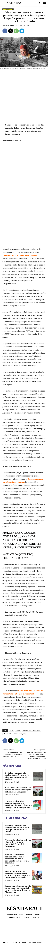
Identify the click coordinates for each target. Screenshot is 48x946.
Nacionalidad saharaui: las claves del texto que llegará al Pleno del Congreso (18, 790)
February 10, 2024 (15, 558)
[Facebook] (4, 30)
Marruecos (36, 730)
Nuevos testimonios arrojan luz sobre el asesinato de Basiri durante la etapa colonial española (18, 804)
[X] (10, 30)
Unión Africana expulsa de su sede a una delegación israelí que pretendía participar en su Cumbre (36, 755)
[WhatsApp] (16, 30)
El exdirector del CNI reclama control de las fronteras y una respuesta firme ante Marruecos (17, 874)
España (18, 730)
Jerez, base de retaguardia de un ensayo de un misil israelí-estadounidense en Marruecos (18, 889)
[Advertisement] (24, 97)
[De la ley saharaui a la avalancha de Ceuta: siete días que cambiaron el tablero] (38, 777)
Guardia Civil (27, 730)
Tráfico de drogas (19, 734)
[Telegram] (21, 30)
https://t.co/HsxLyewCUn (21, 547)
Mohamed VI (7, 734)
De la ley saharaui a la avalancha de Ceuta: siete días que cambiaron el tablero (17, 776)
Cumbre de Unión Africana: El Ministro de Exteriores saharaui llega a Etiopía (12, 754)
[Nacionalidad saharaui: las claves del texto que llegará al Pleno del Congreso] (38, 791)
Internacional (8, 9)
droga (11, 730)
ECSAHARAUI (9, 25)
